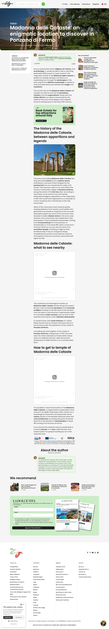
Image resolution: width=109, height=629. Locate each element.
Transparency (71, 625)
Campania (36, 574)
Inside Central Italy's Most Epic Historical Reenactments (88, 486)
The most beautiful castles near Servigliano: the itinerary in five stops (91, 60)
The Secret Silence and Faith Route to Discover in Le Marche (59, 486)
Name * (16, 507)
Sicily (34, 602)
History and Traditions (62, 600)
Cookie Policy (47, 625)
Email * (16, 512)
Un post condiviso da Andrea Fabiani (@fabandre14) (54, 297)
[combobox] (21, 604)
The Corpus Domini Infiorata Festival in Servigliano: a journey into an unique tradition (91, 76)
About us (81, 567)
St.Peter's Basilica (15, 569)
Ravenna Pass (14, 599)
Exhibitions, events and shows (64, 597)
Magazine (96, 4)
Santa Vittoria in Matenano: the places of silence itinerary (91, 67)
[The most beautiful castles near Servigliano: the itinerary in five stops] (81, 60)
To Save (65, 4)
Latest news (59, 582)
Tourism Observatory (85, 577)
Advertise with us (84, 569)
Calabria (35, 572)
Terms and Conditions (59, 625)
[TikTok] (95, 553)
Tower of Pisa (14, 577)
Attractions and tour (62, 574)
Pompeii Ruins (14, 567)
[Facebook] (87, 553)
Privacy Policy (37, 625)
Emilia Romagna (38, 577)
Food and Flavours (61, 590)
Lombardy (36, 587)
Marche (35, 590)
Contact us (82, 572)
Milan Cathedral (14, 574)
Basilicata (36, 569)
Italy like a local (60, 567)
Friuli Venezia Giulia (39, 579)
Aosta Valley (37, 613)
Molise (35, 592)
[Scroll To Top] (106, 627)
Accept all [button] (8, 617)
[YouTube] (93, 553)
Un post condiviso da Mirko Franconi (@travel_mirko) (54, 402)
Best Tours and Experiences (64, 584)
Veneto (35, 615)
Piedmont (36, 595)
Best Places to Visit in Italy (63, 592)
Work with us (82, 574)
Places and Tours (61, 595)
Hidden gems (60, 569)
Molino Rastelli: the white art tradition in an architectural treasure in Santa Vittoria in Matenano (90, 85)
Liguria (35, 584)
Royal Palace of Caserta (17, 582)
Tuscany (35, 605)
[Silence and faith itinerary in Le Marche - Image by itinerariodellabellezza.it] (45, 487)
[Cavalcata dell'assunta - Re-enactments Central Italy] (75, 487)
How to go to (59, 572)
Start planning (74, 4)
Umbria (35, 610)
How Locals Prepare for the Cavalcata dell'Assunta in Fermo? (28, 486)
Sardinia (35, 600)
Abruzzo (35, 567)
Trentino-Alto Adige (39, 607)
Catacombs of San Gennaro (18, 597)
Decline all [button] (19, 617)
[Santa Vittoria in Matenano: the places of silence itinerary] (81, 67)
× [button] (23, 604)
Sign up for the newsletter (33, 528)
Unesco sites (59, 577)
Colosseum (13, 572)
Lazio (34, 582)
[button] (13, 621)
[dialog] (14, 615)
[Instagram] (90, 553)
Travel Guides (60, 579)
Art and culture (60, 587)
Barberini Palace (15, 584)
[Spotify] (98, 553)
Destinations (86, 4)
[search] (43, 4)
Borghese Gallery (15, 579)
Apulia (35, 597)
